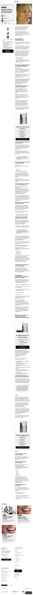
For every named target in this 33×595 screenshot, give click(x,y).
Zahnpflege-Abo (17, 559)
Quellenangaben (3, 581)
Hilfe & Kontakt (17, 549)
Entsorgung (3, 578)
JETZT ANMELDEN (6, 559)
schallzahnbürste (4, 7)
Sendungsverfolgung (18, 552)
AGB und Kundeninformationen (5, 571)
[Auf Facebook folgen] (1, 588)
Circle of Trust (17, 558)
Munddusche (27, 107)
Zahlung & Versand (4, 577)
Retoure (16, 551)
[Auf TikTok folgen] (5, 588)
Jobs (15, 562)
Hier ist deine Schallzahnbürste (7, 51)
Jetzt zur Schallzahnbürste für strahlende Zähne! (22, 347)
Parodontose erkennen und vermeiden (21, 496)
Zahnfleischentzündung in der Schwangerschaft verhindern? (23, 498)
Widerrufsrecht (3, 574)
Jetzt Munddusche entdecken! (22, 139)
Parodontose (20, 488)
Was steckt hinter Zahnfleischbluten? (8, 41)
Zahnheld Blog (17, 561)
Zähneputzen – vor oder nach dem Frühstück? (22, 495)
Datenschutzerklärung (4, 555)
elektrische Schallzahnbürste (21, 100)
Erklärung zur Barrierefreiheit (5, 575)
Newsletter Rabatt (17, 565)
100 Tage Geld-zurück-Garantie (19, 555)
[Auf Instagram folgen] (3, 588)
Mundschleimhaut (20, 206)
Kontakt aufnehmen (18, 571)
